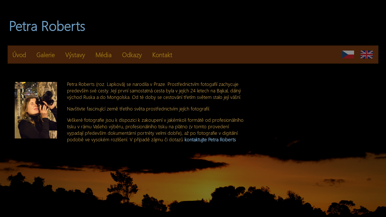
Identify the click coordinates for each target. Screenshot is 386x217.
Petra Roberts (47, 25)
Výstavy (75, 54)
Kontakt (162, 54)
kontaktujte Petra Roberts (210, 139)
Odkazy (132, 54)
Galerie (45, 54)
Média (104, 54)
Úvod (19, 54)
